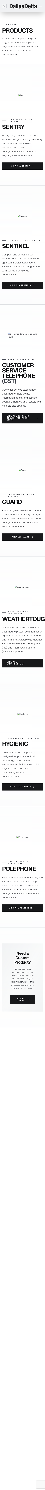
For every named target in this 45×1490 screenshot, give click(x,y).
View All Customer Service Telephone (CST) (18, 418)
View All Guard (21, 537)
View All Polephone (20, 908)
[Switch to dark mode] (4, 6)
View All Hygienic (20, 787)
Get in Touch (20, 999)
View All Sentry (20, 166)
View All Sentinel (20, 285)
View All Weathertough (15, 663)
